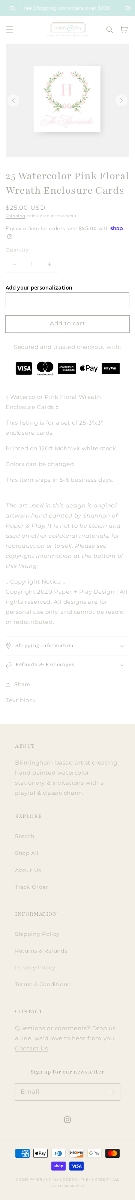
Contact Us (31, 1048)
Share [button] (22, 684)
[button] (9, 29)
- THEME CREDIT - (95, 1179)
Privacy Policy (35, 967)
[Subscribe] (112, 1092)
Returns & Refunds (41, 950)
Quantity (17, 250)
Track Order (31, 887)
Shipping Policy (37, 934)
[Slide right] (122, 100)
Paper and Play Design (53, 1179)
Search (24, 836)
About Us (28, 870)
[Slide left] (14, 100)
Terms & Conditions (42, 984)
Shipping (16, 215)
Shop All (27, 853)
